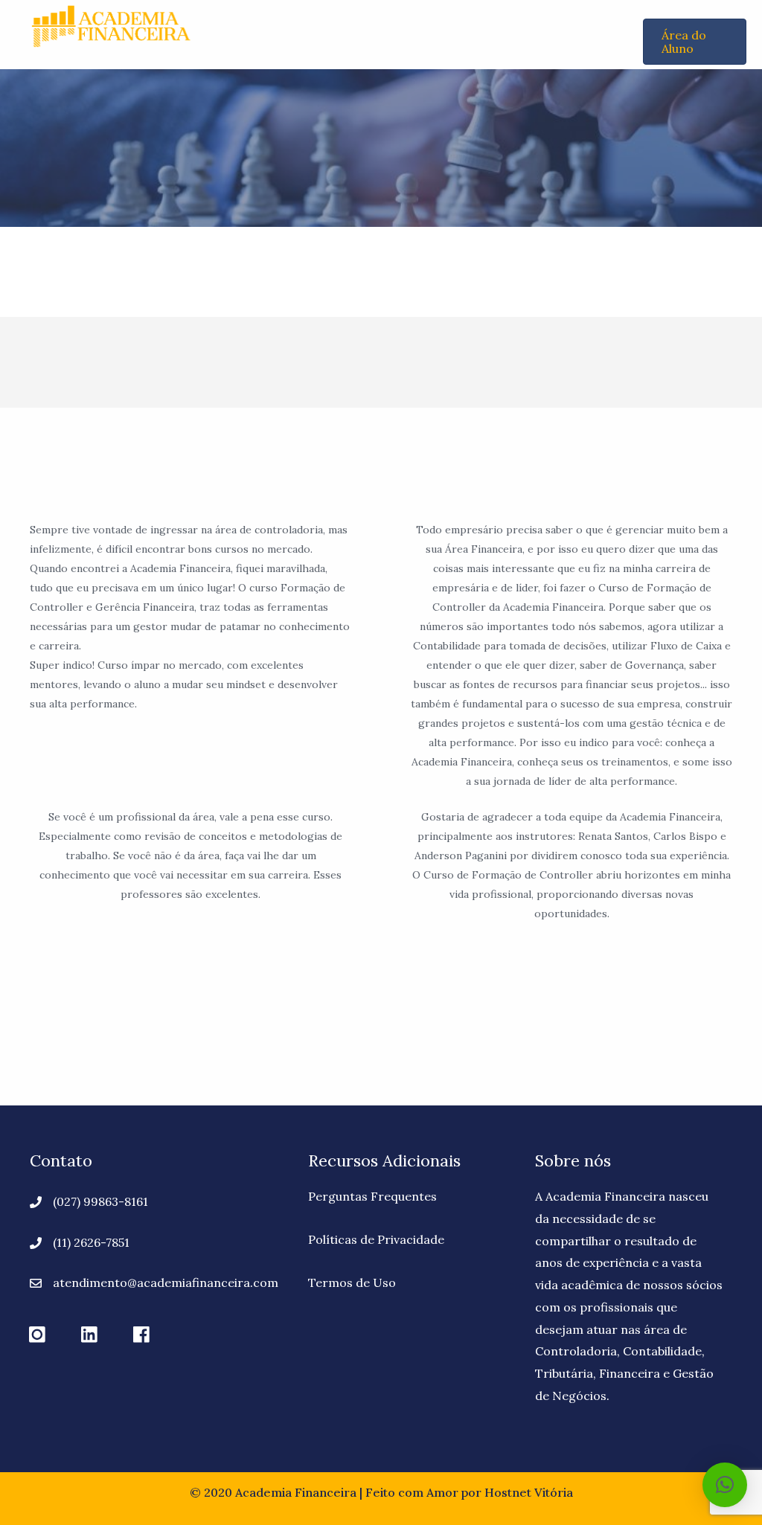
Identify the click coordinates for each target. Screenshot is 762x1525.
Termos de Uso (352, 1282)
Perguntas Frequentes (372, 1196)
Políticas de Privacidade (376, 1239)
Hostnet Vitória (528, 1492)
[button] (37, 1335)
